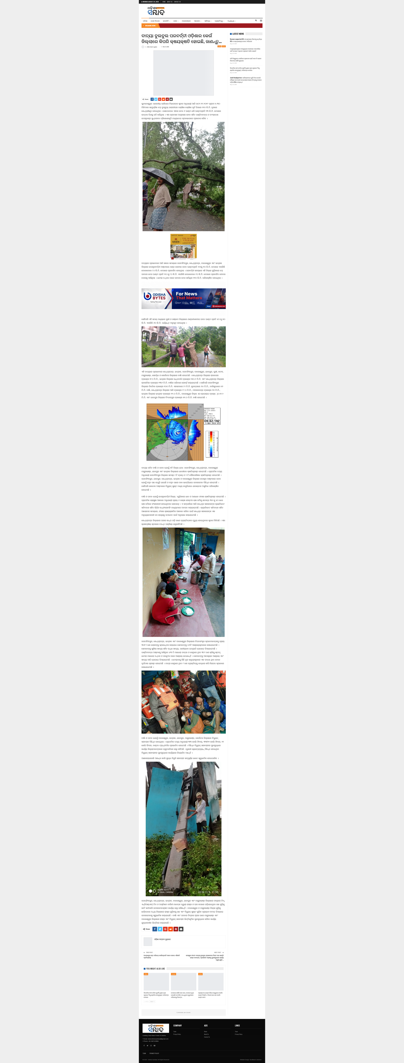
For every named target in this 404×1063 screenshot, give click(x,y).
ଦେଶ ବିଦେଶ (155, 20)
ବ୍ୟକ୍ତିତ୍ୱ (219, 20)
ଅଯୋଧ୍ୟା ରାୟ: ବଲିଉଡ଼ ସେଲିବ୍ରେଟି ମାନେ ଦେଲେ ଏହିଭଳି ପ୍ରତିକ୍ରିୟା (162, 956)
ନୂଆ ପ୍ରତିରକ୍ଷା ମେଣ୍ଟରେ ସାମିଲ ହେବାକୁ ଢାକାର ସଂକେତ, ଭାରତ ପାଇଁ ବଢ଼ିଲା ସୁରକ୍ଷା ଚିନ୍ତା (189, 25)
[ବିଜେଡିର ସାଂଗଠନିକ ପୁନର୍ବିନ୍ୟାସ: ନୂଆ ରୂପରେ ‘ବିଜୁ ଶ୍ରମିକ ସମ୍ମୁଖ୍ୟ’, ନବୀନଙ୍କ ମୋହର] (156, 982)
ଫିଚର (223, 46)
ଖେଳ (175, 20)
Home (164, 2)
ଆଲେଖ (197, 20)
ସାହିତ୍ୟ (207, 20)
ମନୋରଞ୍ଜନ (186, 20)
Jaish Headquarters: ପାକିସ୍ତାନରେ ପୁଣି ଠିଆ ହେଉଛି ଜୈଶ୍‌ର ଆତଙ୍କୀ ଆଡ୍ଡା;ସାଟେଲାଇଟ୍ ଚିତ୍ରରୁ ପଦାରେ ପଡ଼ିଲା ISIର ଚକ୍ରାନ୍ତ (246, 79)
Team (174, 1031)
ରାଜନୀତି (166, 20)
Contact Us (177, 2)
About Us (169, 2)
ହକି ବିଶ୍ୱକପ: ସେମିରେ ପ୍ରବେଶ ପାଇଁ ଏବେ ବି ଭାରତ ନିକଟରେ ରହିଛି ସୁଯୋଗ (245, 59)
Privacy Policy (177, 1034)
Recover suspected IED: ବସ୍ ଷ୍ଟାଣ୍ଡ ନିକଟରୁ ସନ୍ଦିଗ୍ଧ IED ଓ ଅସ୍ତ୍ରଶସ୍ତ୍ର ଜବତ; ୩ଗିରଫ (246, 40)
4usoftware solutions (255, 1059)
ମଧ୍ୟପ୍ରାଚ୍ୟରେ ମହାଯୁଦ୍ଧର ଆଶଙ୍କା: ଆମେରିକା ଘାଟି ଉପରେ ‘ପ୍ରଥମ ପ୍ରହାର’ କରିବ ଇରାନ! (245, 50)
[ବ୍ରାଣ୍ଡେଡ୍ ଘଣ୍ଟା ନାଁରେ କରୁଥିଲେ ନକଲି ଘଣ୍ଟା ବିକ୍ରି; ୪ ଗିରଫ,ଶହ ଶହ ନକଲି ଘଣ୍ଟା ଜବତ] (211, 982)
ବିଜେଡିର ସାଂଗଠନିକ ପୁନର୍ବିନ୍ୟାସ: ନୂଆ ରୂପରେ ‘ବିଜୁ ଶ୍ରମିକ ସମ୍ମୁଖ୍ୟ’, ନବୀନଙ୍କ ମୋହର (245, 69)
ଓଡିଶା (145, 20)
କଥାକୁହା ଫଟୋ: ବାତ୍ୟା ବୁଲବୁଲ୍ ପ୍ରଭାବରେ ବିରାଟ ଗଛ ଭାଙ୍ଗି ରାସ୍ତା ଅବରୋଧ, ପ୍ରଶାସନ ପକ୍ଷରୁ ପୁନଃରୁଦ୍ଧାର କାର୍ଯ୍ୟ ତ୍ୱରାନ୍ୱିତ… (205, 957)
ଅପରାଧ (173, 974)
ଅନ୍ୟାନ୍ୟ (231, 20)
